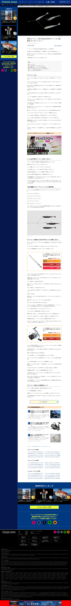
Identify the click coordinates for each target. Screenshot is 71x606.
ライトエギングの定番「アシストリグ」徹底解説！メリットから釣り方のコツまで (44, 501)
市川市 (45, 588)
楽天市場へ (55, 264)
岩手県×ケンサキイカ (4, 572)
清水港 (56, 592)
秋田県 (8, 582)
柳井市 (2, 589)
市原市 (24, 589)
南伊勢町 (44, 587)
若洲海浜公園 (3, 592)
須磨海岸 (54, 592)
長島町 (17, 587)
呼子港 (54, 593)
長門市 (69, 587)
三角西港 (40, 595)
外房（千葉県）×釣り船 (55, 561)
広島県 (46, 550)
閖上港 (49, 592)
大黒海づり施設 (8, 594)
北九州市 (46, 554)
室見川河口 (48, 594)
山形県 (8, 568)
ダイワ (60, 4)
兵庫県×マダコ (50, 575)
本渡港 (65, 594)
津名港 (13, 595)
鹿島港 (13, 592)
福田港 (51, 592)
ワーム (29, 460)
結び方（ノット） (31, 4)
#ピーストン (29, 446)
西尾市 (13, 588)
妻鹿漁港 (54, 595)
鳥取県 (52, 550)
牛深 (60, 595)
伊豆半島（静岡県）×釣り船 (15, 562)
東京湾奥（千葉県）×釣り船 (46, 562)
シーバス (6, 4)
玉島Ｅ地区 (40, 593)
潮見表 (3, 4)
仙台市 (17, 588)
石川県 (26, 550)
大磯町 (65, 587)
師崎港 (16, 594)
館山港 (56, 595)
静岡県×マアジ (54, 574)
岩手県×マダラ (9, 572)
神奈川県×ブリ (54, 573)
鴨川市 (16, 554)
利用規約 (32, 532)
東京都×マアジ (30, 573)
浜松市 (4, 586)
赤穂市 (60, 588)
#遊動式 (36, 446)
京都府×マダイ (25, 575)
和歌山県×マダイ (54, 575)
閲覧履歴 (26, 532)
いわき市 (58, 587)
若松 (31, 593)
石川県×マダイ (25, 574)
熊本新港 (58, 595)
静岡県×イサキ (50, 574)
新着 (19, 532)
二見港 (14, 593)
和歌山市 (28, 554)
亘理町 (2, 588)
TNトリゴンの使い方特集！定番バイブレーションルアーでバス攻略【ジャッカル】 (36, 475)
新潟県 (22, 550)
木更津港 (23, 595)
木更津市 (28, 586)
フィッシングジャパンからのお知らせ (36, 531)
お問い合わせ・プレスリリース (35, 533)
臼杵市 (11, 588)
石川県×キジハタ (20, 574)
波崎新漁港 (43, 593)
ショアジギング (24, 4)
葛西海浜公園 (43, 592)
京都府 (44, 550)
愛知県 (30, 550)
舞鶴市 (27, 588)
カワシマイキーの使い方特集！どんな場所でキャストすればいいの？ (53, 473)
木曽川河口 (51, 593)
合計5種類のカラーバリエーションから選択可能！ (38, 67)
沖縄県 (9, 551)
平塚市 (29, 555)
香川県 (59, 550)
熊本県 (2, 551)
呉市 (52, 586)
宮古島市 (24, 587)
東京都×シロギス (40, 573)
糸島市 (49, 554)
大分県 (4, 551)
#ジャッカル (49, 446)
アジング (15, 4)
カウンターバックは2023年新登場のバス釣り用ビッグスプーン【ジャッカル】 (36, 473)
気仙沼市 (43, 588)
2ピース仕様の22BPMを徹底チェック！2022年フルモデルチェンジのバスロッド (53, 476)
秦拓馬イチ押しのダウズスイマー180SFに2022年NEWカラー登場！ (53, 478)
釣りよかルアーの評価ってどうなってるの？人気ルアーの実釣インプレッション (36, 476)
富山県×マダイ (12, 574)
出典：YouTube (59, 36)
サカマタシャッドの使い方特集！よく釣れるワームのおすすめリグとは (53, 464)
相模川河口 (28, 593)
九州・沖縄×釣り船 (26, 561)
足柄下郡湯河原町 (5, 555)
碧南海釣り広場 (47, 593)
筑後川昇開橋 (42, 594)
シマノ (63, 4)
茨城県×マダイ (59, 572)
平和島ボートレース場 (18, 593)
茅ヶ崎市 (27, 587)
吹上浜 (46, 595)
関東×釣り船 (3, 561)
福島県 (8, 550)
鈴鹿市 (8, 588)
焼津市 (67, 587)
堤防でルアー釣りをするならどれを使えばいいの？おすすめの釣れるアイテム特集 (53, 456)
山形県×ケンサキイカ (41, 572)
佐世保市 (19, 587)
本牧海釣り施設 (7, 592)
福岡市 (53, 554)
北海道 (2, 550)
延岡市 (54, 586)
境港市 (34, 555)
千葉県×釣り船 (58, 562)
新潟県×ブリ (62, 573)
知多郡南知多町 (56, 554)
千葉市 (62, 587)
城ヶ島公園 (43, 595)
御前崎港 (12, 594)
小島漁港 (48, 595)
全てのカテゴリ (20, 534)
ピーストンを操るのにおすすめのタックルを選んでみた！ (39, 68)
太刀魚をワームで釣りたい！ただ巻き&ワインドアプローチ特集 (53, 462)
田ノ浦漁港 (10, 595)
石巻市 (38, 586)
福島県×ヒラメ (51, 572)
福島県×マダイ (46, 572)
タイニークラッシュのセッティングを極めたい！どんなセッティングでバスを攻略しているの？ (53, 453)
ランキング (20, 533)
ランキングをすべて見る (44, 507)
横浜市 (7, 554)
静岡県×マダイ (46, 574)
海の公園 (33, 594)
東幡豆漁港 (2, 595)
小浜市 (51, 554)
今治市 (36, 587)
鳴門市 (19, 586)
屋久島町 (57, 588)
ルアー (29, 449)
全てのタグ (27, 531)
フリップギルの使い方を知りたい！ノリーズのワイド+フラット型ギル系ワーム (36, 462)
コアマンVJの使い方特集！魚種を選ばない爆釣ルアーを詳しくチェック (36, 464)
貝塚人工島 (30, 592)
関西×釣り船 (6, 561)
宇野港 (25, 592)
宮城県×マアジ (22, 572)
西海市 (35, 588)
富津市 (31, 554)
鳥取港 (63, 594)
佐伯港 (67, 594)
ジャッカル (30, 471)
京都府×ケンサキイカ (16, 575)
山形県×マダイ (32, 572)
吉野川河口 (30, 595)
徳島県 (61, 550)
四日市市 (66, 586)
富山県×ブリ (8, 574)
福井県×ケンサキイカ (31, 574)
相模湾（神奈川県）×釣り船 (48, 561)
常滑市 (2, 587)
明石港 (61, 594)
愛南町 (60, 587)
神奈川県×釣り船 (53, 562)
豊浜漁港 (22, 592)
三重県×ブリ (3, 575)
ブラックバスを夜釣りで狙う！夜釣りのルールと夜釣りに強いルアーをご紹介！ (36, 451)
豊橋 (5, 595)
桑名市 (50, 588)
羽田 (66, 593)
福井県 (28, 550)
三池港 (2, 593)
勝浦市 (20, 554)
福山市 (8, 587)
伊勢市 (32, 587)
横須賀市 (2, 554)
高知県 (57, 550)
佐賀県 (2, 569)
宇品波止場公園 (67, 595)
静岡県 (32, 550)
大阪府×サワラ (34, 575)
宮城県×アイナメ (27, 572)
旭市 (59, 554)
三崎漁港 (51, 595)
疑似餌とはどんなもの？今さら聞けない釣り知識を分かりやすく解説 (36, 456)
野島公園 (47, 592)
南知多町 (39, 587)
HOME (19, 531)
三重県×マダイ (7, 575)
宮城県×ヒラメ (18, 572)
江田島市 (60, 586)
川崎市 (67, 588)
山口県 (50, 550)
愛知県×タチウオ (67, 574)
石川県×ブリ (16, 574)
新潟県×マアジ (67, 573)
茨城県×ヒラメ (67, 572)
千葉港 (38, 595)
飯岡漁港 (64, 593)
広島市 (63, 554)
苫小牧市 (55, 588)
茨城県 (20, 550)
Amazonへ (55, 260)
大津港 (36, 592)
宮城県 (6, 550)
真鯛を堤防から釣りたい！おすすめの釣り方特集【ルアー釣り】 (36, 453)
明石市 (44, 554)
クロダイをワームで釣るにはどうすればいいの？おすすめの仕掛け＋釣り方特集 (53, 467)
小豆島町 (63, 586)
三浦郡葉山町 (24, 555)
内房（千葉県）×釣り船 (39, 562)
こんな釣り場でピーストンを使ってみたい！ (37, 65)
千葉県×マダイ (17, 573)
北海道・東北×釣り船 (32, 561)
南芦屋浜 (11, 593)
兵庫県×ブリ (41, 575)
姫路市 (31, 586)
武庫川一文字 (34, 595)
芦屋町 (23, 588)
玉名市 (62, 588)
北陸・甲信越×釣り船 (15, 561)
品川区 (2, 555)
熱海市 (68, 554)
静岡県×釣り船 (62, 562)
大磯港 (15, 595)
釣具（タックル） (38, 4)
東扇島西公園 (5, 593)
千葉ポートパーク (26, 594)
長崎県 (67, 550)
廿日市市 (52, 588)
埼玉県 (15, 550)
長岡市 (27, 555)
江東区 (66, 554)
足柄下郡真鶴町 (38, 554)
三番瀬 (11, 592)
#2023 (33, 446)
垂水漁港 (58, 594)
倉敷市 (11, 589)
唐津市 (11, 587)
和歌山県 (41, 550)
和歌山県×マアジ (59, 575)
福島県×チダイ (55, 572)
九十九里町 (35, 586)
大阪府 (37, 550)
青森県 (4, 582)
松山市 (4, 587)
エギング (11, 4)
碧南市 (33, 588)
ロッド (44, 4)
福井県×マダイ (36, 574)
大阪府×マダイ (30, 575)
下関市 (23, 586)
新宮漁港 (25, 595)
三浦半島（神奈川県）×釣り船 (40, 561)
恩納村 (15, 588)
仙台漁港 (7, 595)
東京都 (11, 550)
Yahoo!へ (55, 267)
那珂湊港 (19, 592)
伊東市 (42, 554)
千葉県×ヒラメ (22, 573)
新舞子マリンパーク (66, 592)
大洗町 (46, 587)
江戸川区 (10, 555)
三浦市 (9, 554)
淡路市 (33, 586)
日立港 (5, 594)
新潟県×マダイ (59, 573)
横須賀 (46, 594)
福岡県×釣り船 (66, 562)
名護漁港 (19, 594)
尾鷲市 (4, 589)
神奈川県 (13, 550)
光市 (25, 588)
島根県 (54, 550)
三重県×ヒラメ (11, 575)
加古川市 (13, 589)
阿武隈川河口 (22, 594)
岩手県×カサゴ (14, 572)
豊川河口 (2, 594)
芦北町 (55, 587)
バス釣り (19, 4)
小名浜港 (27, 592)
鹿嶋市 (14, 554)
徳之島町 (40, 588)
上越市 (20, 589)
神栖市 (14, 555)
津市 (15, 587)
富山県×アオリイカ (3, 574)
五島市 (51, 587)
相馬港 (62, 592)
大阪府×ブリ (38, 575)
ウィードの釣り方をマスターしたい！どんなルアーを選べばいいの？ (36, 455)
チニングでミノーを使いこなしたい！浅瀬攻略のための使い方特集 (53, 455)
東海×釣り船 (10, 561)
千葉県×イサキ (26, 573)
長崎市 (12, 586)
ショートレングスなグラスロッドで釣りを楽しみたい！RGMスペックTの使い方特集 (53, 475)
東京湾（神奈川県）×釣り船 (63, 561)
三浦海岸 (8, 593)
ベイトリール (55, 4)
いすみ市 (11, 554)
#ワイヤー (40, 446)
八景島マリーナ (61, 593)
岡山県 (48, 550)
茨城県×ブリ (63, 572)
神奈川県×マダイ (49, 573)
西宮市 (18, 589)
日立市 (18, 554)
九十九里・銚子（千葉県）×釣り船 (31, 562)
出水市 (22, 589)
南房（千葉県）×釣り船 (22, 562)
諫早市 (8, 589)
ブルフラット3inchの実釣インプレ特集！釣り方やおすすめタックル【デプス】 (36, 467)
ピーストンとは (31, 64)
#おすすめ (44, 446)
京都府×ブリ (21, 575)
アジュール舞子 (39, 592)
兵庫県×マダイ (46, 575)
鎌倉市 (61, 554)
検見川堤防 (36, 594)
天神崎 (31, 594)
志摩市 (56, 586)
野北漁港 (25, 593)
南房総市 (25, 554)
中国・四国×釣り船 (21, 561)
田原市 (4, 588)
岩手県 (4, 550)
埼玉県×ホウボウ (12, 573)
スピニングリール (49, 4)
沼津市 (33, 554)
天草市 (22, 587)
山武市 (21, 555)
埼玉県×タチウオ (7, 573)
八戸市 (21, 588)
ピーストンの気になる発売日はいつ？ (35, 70)
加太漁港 (33, 592)
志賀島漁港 (63, 595)
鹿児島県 (6, 551)
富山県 (24, 550)
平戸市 (40, 586)
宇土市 (6, 589)
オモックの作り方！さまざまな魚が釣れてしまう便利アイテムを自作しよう (53, 451)
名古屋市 (50, 586)
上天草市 (53, 587)
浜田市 (48, 587)
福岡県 (65, 550)
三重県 (35, 550)
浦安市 (29, 587)
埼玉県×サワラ (3, 573)
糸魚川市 (64, 588)
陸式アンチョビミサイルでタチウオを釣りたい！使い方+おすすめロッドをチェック (36, 478)
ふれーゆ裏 (57, 593)
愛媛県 (63, 550)
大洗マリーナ (36, 593)
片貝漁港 (22, 593)
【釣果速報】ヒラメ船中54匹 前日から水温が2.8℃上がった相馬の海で (9, 22)
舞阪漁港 (17, 592)
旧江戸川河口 (59, 592)
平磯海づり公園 (54, 594)
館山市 (35, 554)
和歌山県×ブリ (64, 575)
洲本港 (28, 595)
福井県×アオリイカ (40, 574)
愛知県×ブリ (58, 574)
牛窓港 (51, 594)
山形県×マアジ (36, 572)
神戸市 (43, 586)
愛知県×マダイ (62, 574)
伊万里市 (34, 587)
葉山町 (38, 588)
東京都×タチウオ (35, 573)
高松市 (31, 588)
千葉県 (18, 550)
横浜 (14, 592)
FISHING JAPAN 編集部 (57, 45)
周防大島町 (9, 586)
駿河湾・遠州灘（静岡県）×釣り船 (6, 562)
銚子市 (31, 555)
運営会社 (26, 534)
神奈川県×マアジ (44, 573)
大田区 (12, 555)
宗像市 (5, 554)
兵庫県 (39, 550)
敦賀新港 (39, 594)
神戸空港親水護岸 (18, 595)
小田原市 (23, 554)
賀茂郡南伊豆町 (18, 555)
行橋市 (29, 588)
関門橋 (14, 594)
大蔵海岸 (33, 593)
